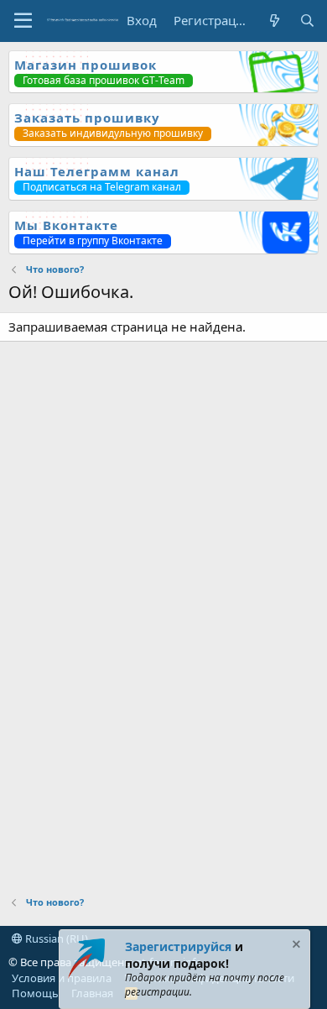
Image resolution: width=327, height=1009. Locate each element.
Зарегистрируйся (178, 946)
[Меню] (23, 21)
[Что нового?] (273, 20)
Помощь (35, 993)
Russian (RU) (55, 938)
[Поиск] (307, 20)
